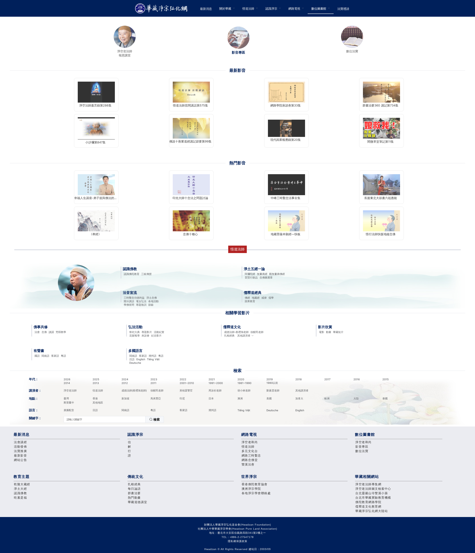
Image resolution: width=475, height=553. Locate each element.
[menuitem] (206, 8)
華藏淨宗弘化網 (162, 8)
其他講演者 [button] (243, 335)
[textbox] (104, 419)
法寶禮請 (343, 9)
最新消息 (206, 9)
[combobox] (114, 419)
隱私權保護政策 (237, 541)
